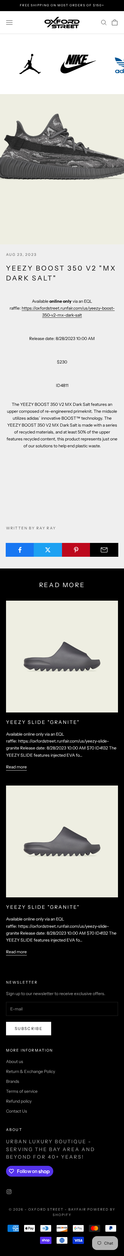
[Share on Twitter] (48, 549)
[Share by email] (104, 549)
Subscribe (28, 1028)
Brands (12, 1081)
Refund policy (19, 1101)
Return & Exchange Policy (30, 1071)
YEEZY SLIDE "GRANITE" (43, 722)
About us (14, 1061)
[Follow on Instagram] (9, 1192)
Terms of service (22, 1091)
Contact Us (16, 1111)
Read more (16, 767)
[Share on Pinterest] (76, 549)
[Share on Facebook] (20, 549)
